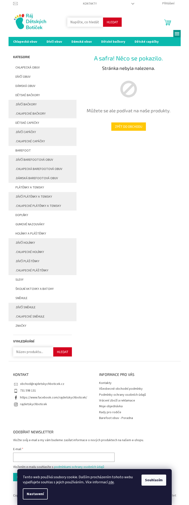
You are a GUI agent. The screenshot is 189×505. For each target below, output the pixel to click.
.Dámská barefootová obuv (36, 178)
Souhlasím (154, 480)
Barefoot (23, 150)
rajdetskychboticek (33, 404)
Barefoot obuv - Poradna (116, 418)
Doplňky (21, 215)
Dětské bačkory (27, 95)
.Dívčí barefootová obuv (34, 159)
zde (111, 482)
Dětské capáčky (27, 123)
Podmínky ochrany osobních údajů (122, 394)
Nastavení (35, 493)
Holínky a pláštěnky (30, 233)
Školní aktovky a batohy (34, 289)
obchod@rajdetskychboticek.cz (42, 384)
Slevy (19, 279)
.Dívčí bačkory (26, 104)
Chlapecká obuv (27, 67)
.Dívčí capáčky (25, 132)
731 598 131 (28, 390)
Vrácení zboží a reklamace (117, 400)
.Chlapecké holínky (29, 252)
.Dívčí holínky (25, 243)
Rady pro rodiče (110, 412)
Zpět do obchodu (128, 126)
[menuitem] (25, 41)
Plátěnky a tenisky (29, 187)
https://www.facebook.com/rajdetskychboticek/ (53, 397)
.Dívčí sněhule (25, 307)
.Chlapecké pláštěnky (31, 270)
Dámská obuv (25, 86)
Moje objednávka (111, 406)
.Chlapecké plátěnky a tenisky (38, 206)
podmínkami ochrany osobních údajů (79, 467)
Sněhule (21, 298)
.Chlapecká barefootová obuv (38, 169)
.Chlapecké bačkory (30, 113)
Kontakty (90, 4)
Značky (20, 326)
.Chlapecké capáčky (30, 141)
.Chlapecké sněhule (29, 316)
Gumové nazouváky (29, 224)
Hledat (112, 22)
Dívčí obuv (22, 76)
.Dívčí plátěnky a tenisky (33, 196)
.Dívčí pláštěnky (27, 261)
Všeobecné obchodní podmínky (121, 388)
